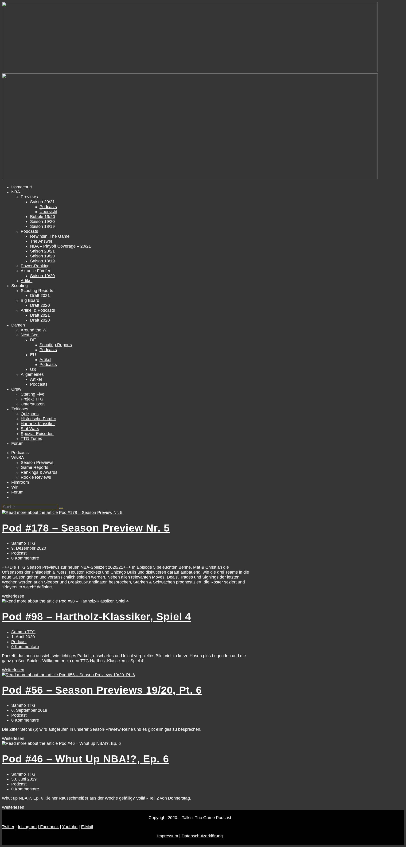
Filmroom (20, 482)
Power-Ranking (35, 266)
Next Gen (30, 335)
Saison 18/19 (42, 226)
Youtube (70, 826)
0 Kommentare (25, 558)
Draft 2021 (40, 295)
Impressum (167, 836)
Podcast (19, 553)
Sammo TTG (23, 543)
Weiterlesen (13, 596)
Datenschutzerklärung (202, 836)
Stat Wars (30, 428)
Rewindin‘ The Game (50, 236)
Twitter (8, 826)
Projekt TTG (32, 399)
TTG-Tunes (31, 438)
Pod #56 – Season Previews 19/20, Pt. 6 (102, 690)
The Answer (41, 241)
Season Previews (37, 462)
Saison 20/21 (42, 251)
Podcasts (48, 206)
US (33, 369)
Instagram (27, 826)
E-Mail (87, 826)
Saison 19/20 (42, 221)
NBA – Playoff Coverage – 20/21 (60, 246)
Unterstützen (33, 404)
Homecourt (21, 187)
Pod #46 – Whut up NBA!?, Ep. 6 (85, 759)
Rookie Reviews (36, 477)
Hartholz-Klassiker (38, 423)
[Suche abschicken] (61, 508)
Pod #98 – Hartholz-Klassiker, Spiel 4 (96, 616)
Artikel (26, 280)
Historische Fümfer (38, 418)
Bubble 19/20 (42, 216)
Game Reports (34, 467)
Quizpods (30, 414)
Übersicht (48, 211)
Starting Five (32, 394)
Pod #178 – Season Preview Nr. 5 (86, 528)
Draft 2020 (40, 305)
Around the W (34, 330)
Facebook (49, 826)
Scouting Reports (55, 344)
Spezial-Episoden (37, 433)
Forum (17, 443)
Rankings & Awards (39, 472)
